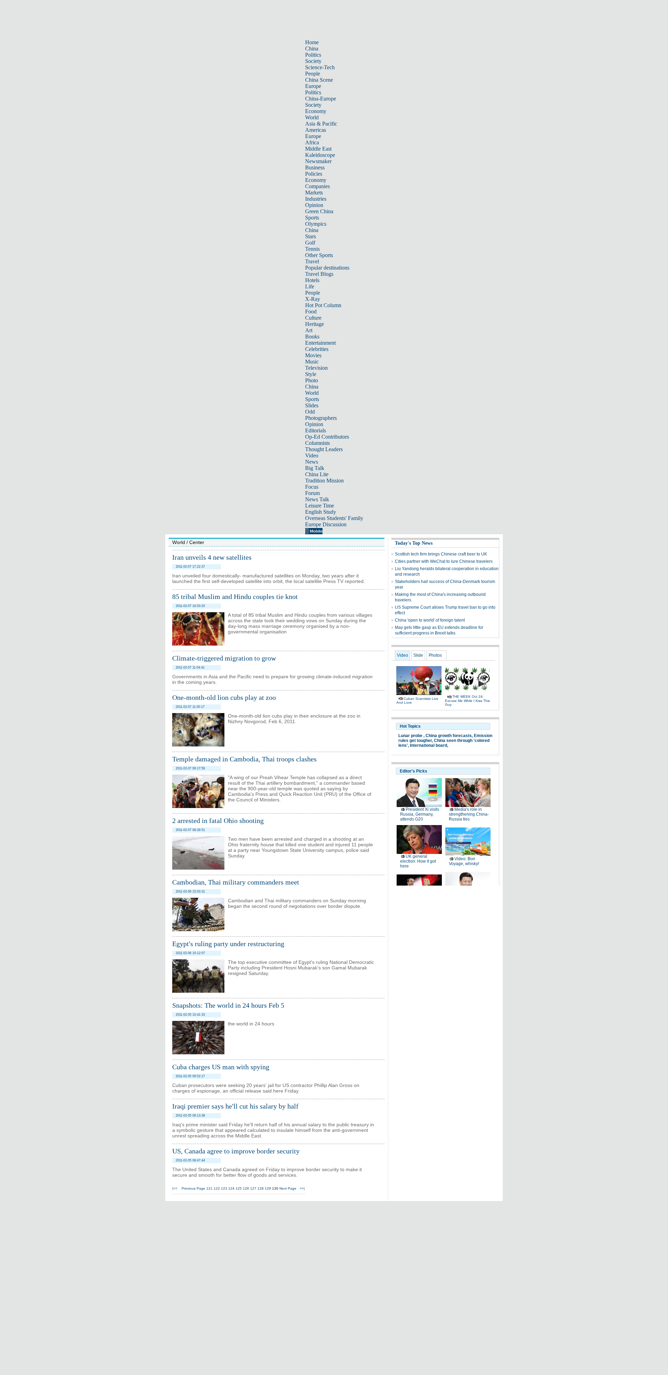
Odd (310, 412)
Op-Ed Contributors (327, 437)
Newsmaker (318, 161)
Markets (314, 192)
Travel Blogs (319, 274)
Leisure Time (319, 506)
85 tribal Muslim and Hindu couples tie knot (235, 596)
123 (224, 1188)
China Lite (316, 474)
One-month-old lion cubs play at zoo (224, 697)
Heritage (314, 324)
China (311, 48)
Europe (313, 86)
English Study (320, 512)
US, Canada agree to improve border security (236, 1151)
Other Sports (319, 255)
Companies (317, 186)
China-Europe (320, 99)
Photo (311, 380)
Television (316, 368)
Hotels (312, 280)
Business (315, 167)
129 (268, 1188)
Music (312, 362)
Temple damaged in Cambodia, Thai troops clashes (244, 759)
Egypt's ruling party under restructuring (228, 944)
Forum (312, 493)
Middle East (318, 149)
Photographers (321, 418)
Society (313, 61)
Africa (312, 142)
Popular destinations (327, 268)
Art (308, 330)
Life (309, 286)
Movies (313, 355)
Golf (310, 243)
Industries (315, 199)
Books (312, 336)
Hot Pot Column (323, 305)
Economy (315, 111)
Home (312, 42)
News (311, 462)
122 (217, 1188)
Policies (313, 174)
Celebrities (316, 349)
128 (260, 1188)
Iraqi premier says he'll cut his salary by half (235, 1106)
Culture (313, 318)
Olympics (315, 224)
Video (311, 455)
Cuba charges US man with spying (220, 1067)
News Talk (317, 499)
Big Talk (314, 468)
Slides (311, 405)
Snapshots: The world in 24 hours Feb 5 (228, 1005)
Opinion (314, 205)
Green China (319, 211)
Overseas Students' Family (334, 518)
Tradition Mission (324, 480)
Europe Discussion (326, 524)
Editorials (315, 430)
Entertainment (320, 343)
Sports (312, 218)
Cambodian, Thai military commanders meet (235, 882)
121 (209, 1188)
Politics (313, 55)
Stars (310, 236)
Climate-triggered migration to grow (224, 658)
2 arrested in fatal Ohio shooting (218, 820)
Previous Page (193, 1188)
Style (310, 374)
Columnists (317, 443)
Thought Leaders (324, 449)
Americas (315, 130)
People (312, 74)
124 (231, 1188)
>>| (302, 1188)
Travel (312, 261)
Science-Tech (320, 67)
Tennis (312, 249)
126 (246, 1188)
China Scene (319, 80)
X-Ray (312, 299)
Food (311, 311)
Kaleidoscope (320, 155)
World (312, 117)
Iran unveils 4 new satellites (212, 557)
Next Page (287, 1188)
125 (239, 1188)
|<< (174, 1188)
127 (253, 1188)
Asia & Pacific (321, 124)
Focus (311, 487)
